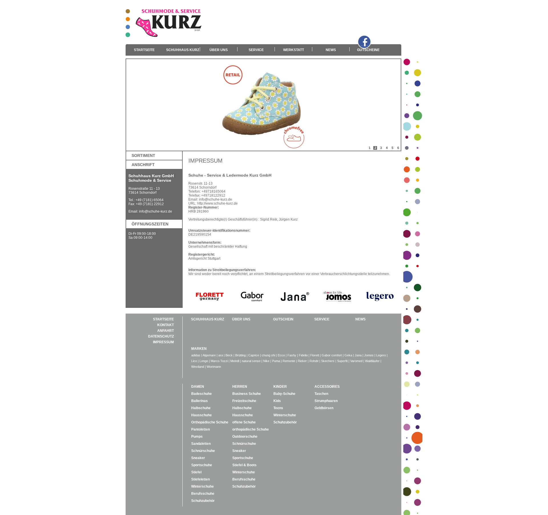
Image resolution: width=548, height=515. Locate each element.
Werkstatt (293, 50)
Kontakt (165, 325)
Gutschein (283, 319)
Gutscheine (368, 50)
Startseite (144, 50)
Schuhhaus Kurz (182, 50)
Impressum (163, 342)
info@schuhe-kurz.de (155, 211)
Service (256, 50)
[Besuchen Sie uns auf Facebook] (364, 42)
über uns (241, 319)
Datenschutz (161, 336)
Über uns (218, 50)
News (331, 50)
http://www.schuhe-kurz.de (217, 203)
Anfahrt (165, 331)
